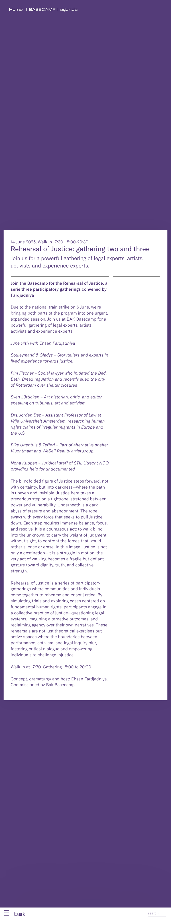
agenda (69, 9)
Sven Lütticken (25, 396)
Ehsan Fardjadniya (89, 678)
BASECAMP (42, 9)
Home (16, 9)
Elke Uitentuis (24, 444)
